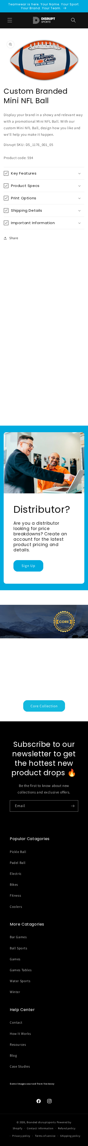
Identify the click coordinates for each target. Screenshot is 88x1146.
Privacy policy (21, 1136)
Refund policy (66, 1128)
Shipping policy (70, 1136)
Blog (13, 1055)
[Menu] (9, 20)
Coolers (16, 906)
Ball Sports (18, 948)
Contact (16, 1022)
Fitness (15, 895)
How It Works (20, 1033)
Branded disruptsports (41, 1122)
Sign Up (28, 566)
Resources (18, 1044)
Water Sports (20, 981)
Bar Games (18, 937)
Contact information (40, 1128)
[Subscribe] (72, 806)
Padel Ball (18, 862)
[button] (73, 20)
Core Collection (44, 705)
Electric (16, 873)
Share (13, 238)
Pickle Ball (18, 852)
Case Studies (20, 1066)
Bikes (14, 884)
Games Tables (21, 970)
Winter (15, 992)
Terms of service (45, 1136)
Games (15, 959)
